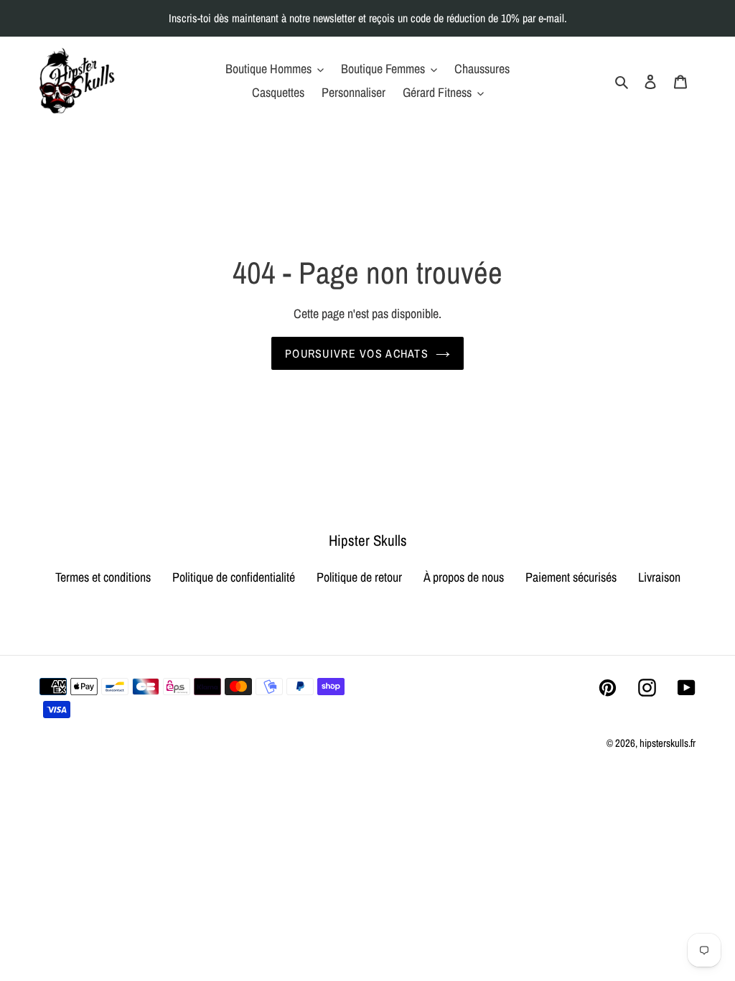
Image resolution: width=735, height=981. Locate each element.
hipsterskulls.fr (668, 742)
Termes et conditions (103, 577)
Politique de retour (359, 577)
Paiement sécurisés (571, 577)
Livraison (659, 577)
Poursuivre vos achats (357, 353)
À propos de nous (463, 577)
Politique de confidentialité (233, 577)
